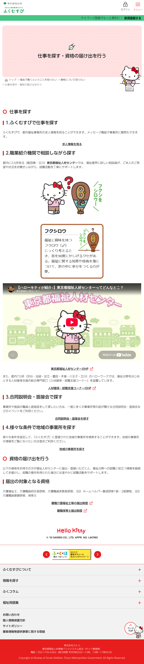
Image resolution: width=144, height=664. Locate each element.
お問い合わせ (11, 614)
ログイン (125, 9)
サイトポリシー (12, 626)
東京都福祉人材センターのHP (72, 368)
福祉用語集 (73, 603)
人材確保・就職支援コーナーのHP (72, 388)
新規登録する (132, 18)
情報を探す (73, 581)
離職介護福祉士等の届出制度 (72, 503)
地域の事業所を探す (72, 449)
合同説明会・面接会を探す (72, 418)
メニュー (137, 9)
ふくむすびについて (73, 570)
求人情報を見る (72, 144)
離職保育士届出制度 (72, 510)
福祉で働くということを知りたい (38, 80)
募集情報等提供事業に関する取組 (24, 631)
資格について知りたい (73, 80)
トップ (12, 80)
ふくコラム (73, 592)
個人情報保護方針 (14, 620)
